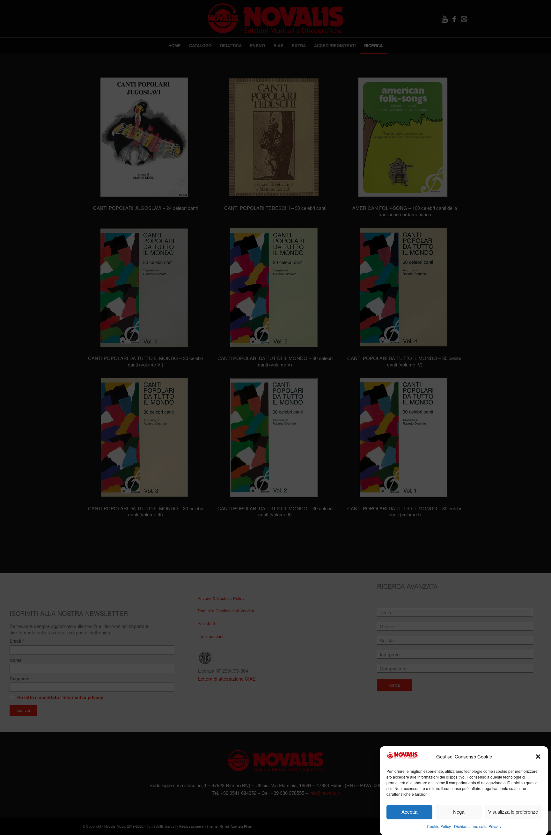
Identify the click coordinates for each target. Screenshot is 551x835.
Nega (458, 812)
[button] (538, 756)
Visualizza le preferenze (513, 812)
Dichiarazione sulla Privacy (477, 826)
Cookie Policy (439, 826)
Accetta (409, 812)
